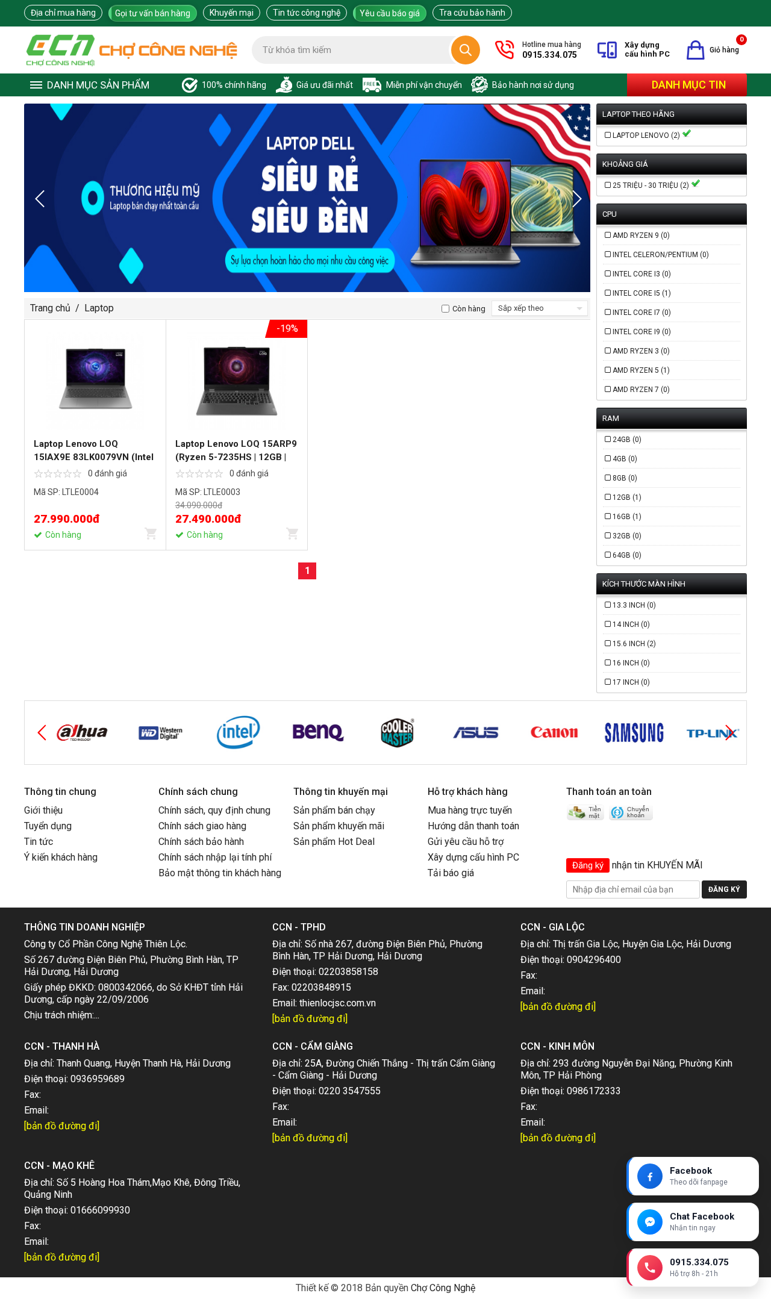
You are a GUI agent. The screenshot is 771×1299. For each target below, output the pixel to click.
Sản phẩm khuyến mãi (338, 826)
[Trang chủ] (132, 50)
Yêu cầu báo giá (390, 13)
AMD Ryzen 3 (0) (641, 351)
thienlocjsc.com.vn (337, 1003)
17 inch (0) (631, 682)
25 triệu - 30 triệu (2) (652, 185)
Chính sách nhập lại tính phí (215, 857)
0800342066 (125, 987)
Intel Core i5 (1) (642, 293)
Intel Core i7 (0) (642, 312)
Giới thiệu (43, 810)
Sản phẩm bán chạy (334, 810)
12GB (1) (627, 497)
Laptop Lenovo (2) (647, 135)
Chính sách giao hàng (202, 826)
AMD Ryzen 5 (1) (641, 370)
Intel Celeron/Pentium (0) (661, 255)
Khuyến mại (232, 12)
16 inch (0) (631, 663)
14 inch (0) (631, 624)
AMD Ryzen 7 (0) (641, 389)
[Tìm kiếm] (465, 50)
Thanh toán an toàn (609, 791)
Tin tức (38, 841)
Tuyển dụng (48, 826)
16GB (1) (627, 516)
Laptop (99, 308)
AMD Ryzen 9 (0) (641, 235)
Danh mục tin (689, 84)
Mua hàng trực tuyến (470, 810)
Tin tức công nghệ (306, 12)
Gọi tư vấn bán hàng (152, 13)
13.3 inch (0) (634, 605)
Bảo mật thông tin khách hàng (219, 873)
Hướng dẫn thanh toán (473, 826)
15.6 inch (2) (634, 644)
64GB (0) (627, 555)
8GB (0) (625, 478)
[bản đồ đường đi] (310, 1018)
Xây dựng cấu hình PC (473, 857)
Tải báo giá (451, 873)
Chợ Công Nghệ (443, 1288)
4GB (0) (625, 459)
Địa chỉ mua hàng (63, 12)
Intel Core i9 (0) (642, 332)
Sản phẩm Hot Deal (334, 841)
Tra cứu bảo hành (472, 12)
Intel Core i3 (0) (642, 274)
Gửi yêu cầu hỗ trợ (466, 841)
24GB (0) (627, 439)
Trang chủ (50, 308)
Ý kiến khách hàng (61, 857)
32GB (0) (627, 536)
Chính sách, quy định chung (214, 810)
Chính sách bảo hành (201, 841)
